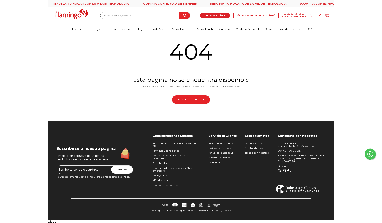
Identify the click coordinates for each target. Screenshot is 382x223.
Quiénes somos (253, 143)
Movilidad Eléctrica (290, 29)
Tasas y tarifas (161, 175)
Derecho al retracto (163, 163)
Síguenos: (283, 165)
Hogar (141, 29)
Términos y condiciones (166, 150)
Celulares (74, 29)
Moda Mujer (158, 29)
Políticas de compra (220, 147)
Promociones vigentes (165, 184)
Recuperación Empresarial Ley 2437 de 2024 (175, 144)
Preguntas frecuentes (221, 143)
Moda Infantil (205, 29)
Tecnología (93, 29)
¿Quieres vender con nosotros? (256, 15)
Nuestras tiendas (254, 147)
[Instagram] (284, 170)
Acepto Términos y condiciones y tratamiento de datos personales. (95, 177)
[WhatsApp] (279, 170)
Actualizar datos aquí (221, 152)
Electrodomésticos (118, 29)
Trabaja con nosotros (257, 152)
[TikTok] (291, 170)
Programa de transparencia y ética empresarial (172, 169)
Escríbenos (215, 162)
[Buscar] (184, 15)
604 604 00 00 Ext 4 (290, 150)
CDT (311, 29)
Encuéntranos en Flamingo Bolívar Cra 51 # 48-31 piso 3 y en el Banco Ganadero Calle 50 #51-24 (301, 158)
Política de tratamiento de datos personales (171, 157)
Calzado (224, 29)
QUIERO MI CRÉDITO (214, 15)
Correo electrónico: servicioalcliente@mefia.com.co (296, 144)
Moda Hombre (181, 29)
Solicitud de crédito (219, 157)
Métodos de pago (162, 180)
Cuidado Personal (247, 29)
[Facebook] (288, 170)
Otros (268, 29)
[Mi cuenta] (320, 16)
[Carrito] (327, 16)
